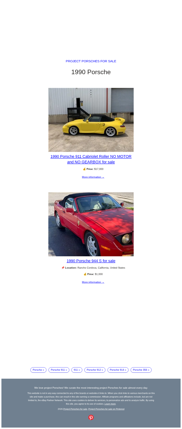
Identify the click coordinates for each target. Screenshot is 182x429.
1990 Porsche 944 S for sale (91, 261)
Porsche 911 (58, 369)
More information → (93, 177)
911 (76, 369)
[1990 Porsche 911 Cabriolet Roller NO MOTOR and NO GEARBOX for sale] (91, 151)
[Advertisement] (91, 26)
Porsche (37, 369)
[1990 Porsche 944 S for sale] (91, 255)
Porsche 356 (140, 369)
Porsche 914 (117, 369)
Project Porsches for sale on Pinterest (106, 409)
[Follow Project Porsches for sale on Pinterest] (91, 419)
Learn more (110, 404)
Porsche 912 (94, 369)
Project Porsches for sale (91, 61)
